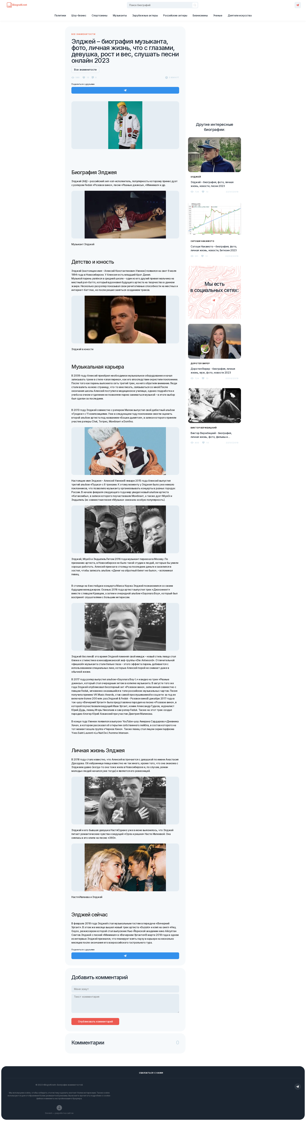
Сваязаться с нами (151, 1073)
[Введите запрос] (162, 5)
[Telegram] (298, 5)
